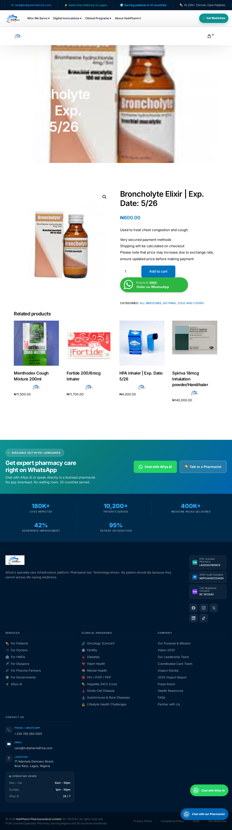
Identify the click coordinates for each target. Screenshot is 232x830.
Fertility (89, 650)
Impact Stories (168, 670)
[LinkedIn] (193, 618)
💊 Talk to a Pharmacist (203, 467)
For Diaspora (17, 663)
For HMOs (15, 657)
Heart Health (93, 663)
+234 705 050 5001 (28, 734)
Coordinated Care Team (175, 663)
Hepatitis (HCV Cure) (99, 684)
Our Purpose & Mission (174, 643)
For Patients (16, 643)
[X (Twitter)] (214, 608)
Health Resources (170, 690)
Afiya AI (13, 684)
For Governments (20, 677)
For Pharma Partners (23, 670)
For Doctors (16, 650)
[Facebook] (193, 608)
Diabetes (91, 657)
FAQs (161, 697)
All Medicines (151, 303)
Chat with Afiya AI (158, 467)
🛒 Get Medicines (213, 18)
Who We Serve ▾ (38, 18)
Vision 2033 (166, 650)
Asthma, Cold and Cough (183, 303)
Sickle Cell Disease (98, 690)
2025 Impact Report (172, 677)
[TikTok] (204, 618)
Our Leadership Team (173, 657)
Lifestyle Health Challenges (104, 704)
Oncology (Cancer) (98, 643)
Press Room (166, 684)
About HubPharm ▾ (128, 18)
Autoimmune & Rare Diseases (106, 697)
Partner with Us (169, 704)
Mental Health (94, 670)
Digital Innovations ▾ (67, 18)
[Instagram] (204, 608)
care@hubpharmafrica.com (33, 748)
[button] (104, 197)
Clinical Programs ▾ (98, 18)
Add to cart (158, 271)
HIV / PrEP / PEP (96, 677)
